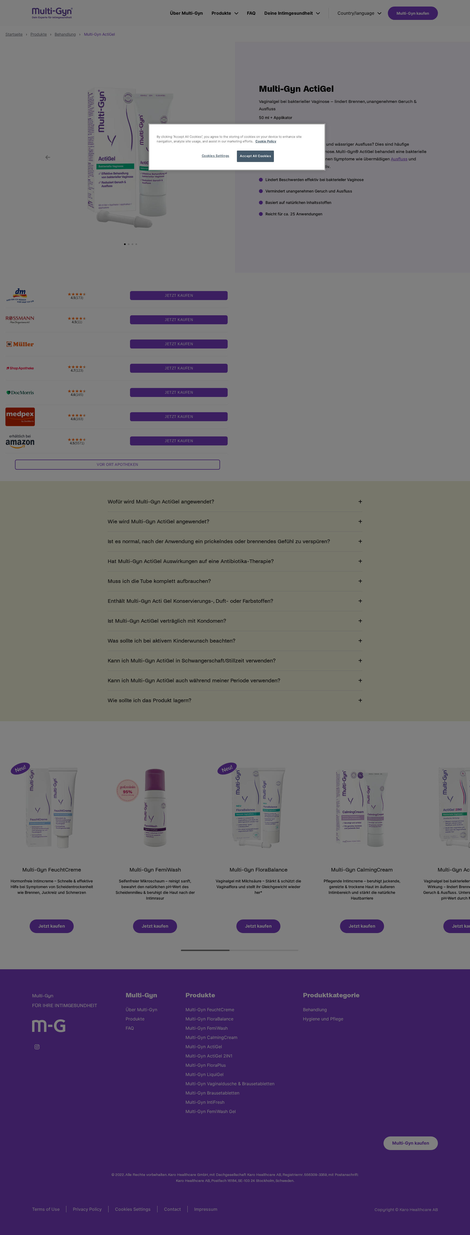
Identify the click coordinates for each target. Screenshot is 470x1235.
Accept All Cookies (255, 156)
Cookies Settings (215, 156)
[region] (237, 147)
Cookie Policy (265, 141)
